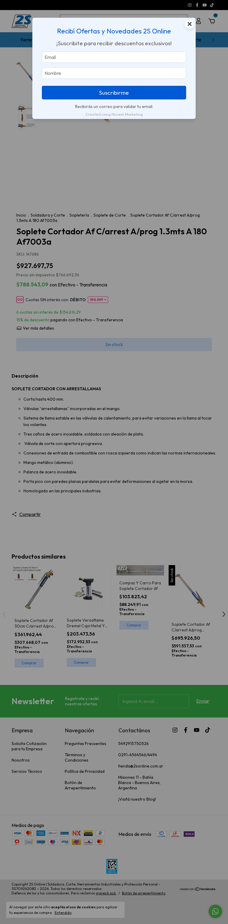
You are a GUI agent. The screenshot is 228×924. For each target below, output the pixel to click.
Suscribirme (114, 92)
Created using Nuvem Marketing (114, 114)
